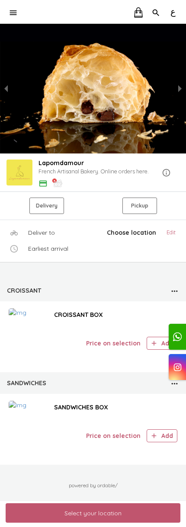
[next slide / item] (180, 88)
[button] (93, 173)
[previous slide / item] (6, 88)
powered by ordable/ (93, 485)
